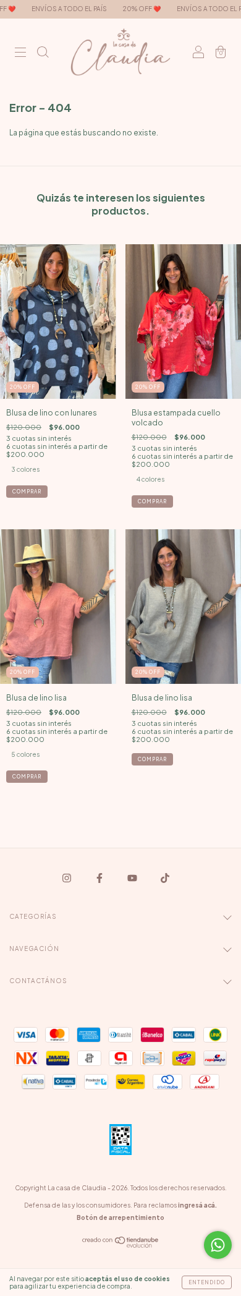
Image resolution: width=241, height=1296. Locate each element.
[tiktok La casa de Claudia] (165, 878)
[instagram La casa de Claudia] (67, 878)
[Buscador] (42, 53)
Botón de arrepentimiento (120, 1217)
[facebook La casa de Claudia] (100, 878)
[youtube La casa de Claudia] (133, 878)
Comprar (26, 491)
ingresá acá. (197, 1205)
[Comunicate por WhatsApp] (218, 1245)
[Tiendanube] (120, 1245)
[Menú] (20, 53)
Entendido (206, 1282)
